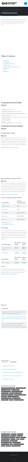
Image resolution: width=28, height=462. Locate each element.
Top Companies (13, 361)
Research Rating (7, 65)
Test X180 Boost (5, 212)
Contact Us (14, 459)
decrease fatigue (5, 252)
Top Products (5, 361)
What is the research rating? (11, 194)
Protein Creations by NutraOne (9, 365)
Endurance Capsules (6, 206)
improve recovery (5, 262)
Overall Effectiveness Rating (9, 63)
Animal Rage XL (5, 216)
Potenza (3, 219)
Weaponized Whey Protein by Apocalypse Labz (12, 375)
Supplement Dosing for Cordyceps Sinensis (9, 274)
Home (2, 9)
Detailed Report (7, 62)
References (6, 71)
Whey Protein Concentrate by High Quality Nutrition (13, 372)
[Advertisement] (14, 41)
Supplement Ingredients (8, 9)
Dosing (5, 70)
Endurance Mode (5, 209)
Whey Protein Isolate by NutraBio (9, 369)
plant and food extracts (6, 11)
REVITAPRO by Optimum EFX (8, 379)
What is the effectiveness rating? (12, 147)
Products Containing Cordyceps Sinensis (12, 66)
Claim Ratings (6, 68)
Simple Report (6, 60)
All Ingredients (17, 9)
